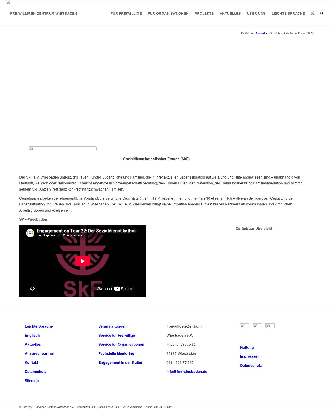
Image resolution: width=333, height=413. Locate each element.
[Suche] (321, 13)
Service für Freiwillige (116, 335)
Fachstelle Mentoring (116, 353)
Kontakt (31, 362)
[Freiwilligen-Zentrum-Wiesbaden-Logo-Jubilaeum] (42, 13)
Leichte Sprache (39, 326)
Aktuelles (33, 344)
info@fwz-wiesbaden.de (186, 371)
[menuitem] (126, 13)
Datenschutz (35, 371)
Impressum (249, 356)
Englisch (32, 335)
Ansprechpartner (39, 353)
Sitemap (32, 380)
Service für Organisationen (121, 344)
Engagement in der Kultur (120, 362)
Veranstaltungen (112, 326)
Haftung (247, 347)
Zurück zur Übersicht (254, 228)
